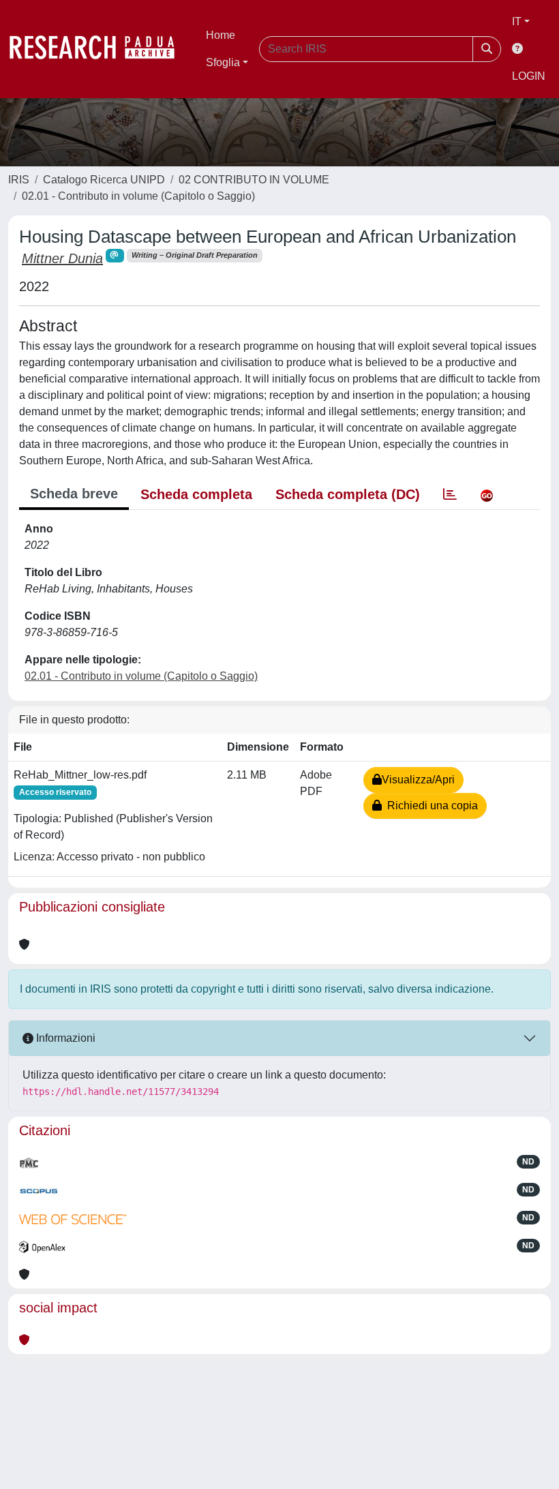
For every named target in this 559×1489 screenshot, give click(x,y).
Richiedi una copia (430, 805)
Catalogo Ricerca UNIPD (104, 179)
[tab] (450, 494)
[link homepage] (99, 49)
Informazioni (64, 1038)
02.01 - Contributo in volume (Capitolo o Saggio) (138, 196)
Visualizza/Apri (418, 779)
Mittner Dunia (62, 258)
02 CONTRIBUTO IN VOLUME (254, 179)
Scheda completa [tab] (196, 494)
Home (220, 35)
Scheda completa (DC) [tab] (347, 494)
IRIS (18, 179)
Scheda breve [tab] (74, 493)
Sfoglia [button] (223, 62)
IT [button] (517, 21)
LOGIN (528, 76)
